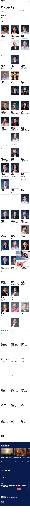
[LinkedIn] (8, 477)
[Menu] (28, 1)
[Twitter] (1, 477)
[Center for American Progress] (2, 1)
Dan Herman (19, 461)
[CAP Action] (3, 497)
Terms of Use (2, 501)
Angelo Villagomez (7, 461)
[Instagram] (6, 477)
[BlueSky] (10, 477)
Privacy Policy (2, 502)
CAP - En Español (3, 503)
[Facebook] (3, 477)
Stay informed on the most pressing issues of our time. (14, 485)
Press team (22, 11)
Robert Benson (15, 461)
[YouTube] (5, 477)
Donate (24, 1)
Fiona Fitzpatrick (3, 461)
